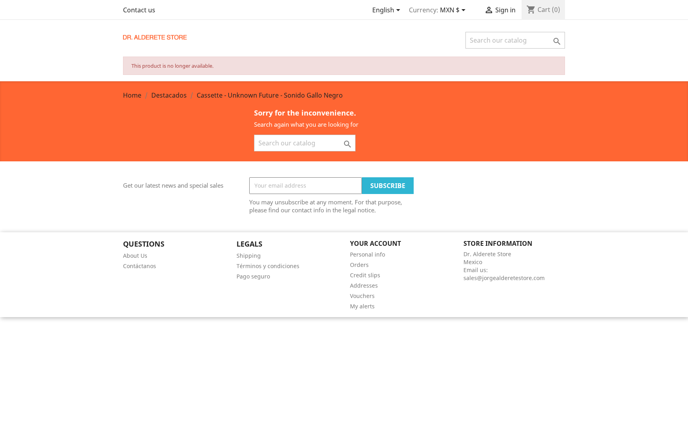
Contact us (139, 10)
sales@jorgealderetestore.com (504, 278)
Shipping (248, 255)
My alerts (362, 306)
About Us (135, 255)
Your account (375, 243)
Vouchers (362, 296)
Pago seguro (253, 276)
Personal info (367, 254)
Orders (359, 265)
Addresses (364, 285)
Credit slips (365, 275)
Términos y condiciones (267, 266)
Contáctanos (139, 266)
